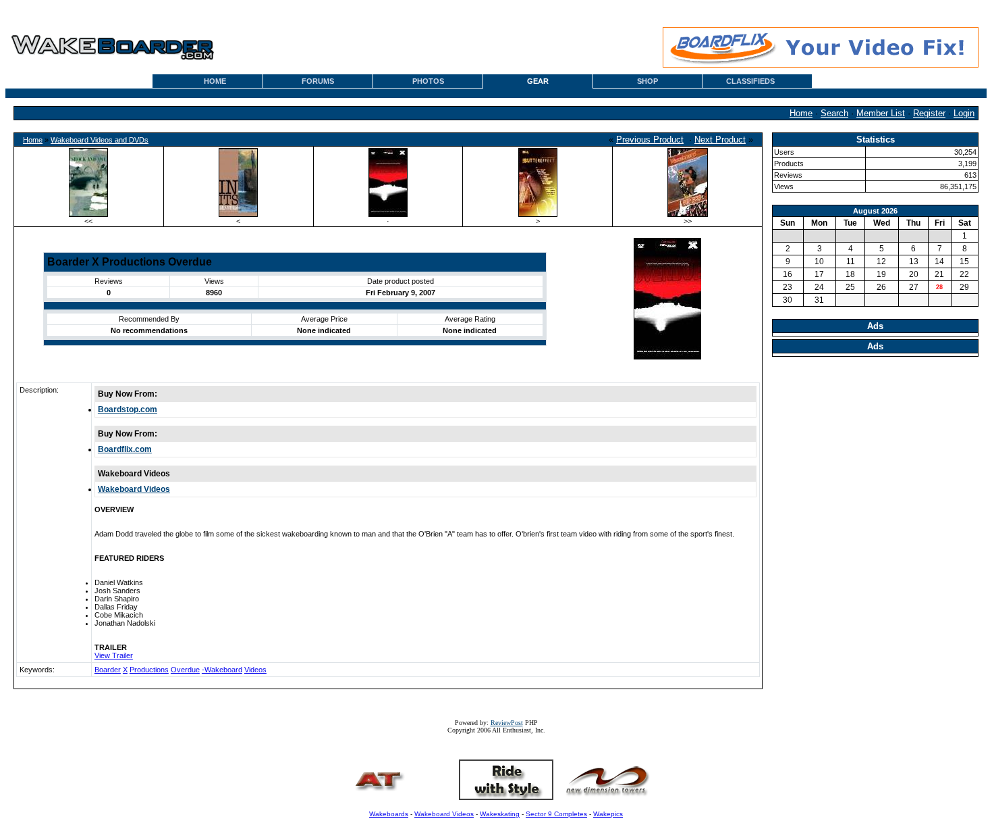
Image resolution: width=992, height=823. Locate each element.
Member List (880, 113)
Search (834, 113)
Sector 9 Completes (556, 814)
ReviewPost (507, 722)
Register (929, 113)
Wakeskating (500, 814)
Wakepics (608, 814)
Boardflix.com (125, 449)
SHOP (647, 81)
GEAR (538, 81)
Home (801, 113)
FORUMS (318, 81)
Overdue (185, 670)
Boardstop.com (127, 409)
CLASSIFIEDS (750, 81)
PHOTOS (428, 81)
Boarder (107, 670)
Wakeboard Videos (134, 489)
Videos (255, 670)
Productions (149, 670)
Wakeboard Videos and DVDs (99, 140)
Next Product (720, 139)
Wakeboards (388, 814)
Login (964, 113)
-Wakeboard (222, 670)
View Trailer (113, 655)
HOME (215, 81)
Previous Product (650, 139)
